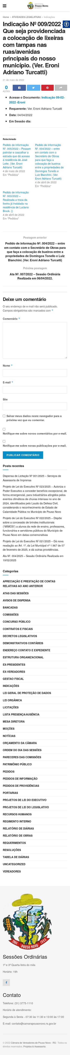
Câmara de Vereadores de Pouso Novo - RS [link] (33, 1042)
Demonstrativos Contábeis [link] (23, 643)
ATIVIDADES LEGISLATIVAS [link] (26, 16)
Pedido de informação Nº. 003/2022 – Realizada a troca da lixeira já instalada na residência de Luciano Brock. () (16, 201)
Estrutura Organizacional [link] (23, 657)
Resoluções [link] (12, 850)
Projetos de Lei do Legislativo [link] (26, 807)
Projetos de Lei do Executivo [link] (24, 800)
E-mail (8, 382)
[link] (4, 5)
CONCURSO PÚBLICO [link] (16, 621)
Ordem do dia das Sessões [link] (22, 750)
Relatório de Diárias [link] (18, 828)
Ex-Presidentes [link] (14, 664)
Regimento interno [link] (17, 821)
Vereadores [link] (12, 871)
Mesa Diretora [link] (14, 721)
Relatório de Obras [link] (17, 835)
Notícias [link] (9, 736)
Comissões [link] (10, 614)
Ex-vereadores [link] (14, 671)
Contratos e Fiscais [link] (18, 629)
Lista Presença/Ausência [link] (21, 714)
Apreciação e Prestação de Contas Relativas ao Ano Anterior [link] (29, 583)
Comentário (11, 318)
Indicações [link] (49, 16)
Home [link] (6, 16)
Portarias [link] (10, 793)
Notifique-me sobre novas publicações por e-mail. (34, 445)
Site (5, 399)
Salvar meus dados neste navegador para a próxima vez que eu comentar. (34, 418)
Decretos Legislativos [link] (20, 636)
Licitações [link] (10, 707)
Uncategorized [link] (14, 864)
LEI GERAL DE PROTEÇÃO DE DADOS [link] (27, 693)
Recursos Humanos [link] (17, 814)
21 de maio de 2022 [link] (13, 80)
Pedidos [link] (8, 771)
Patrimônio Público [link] (17, 764)
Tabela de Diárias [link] (16, 857)
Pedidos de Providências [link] (21, 786)
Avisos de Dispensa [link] (16, 600)
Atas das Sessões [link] (16, 593)
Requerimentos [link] (14, 843)
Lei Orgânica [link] (12, 700)
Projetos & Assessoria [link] (34, 1046)
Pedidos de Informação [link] (20, 778)
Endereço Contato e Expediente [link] (26, 650)
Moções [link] (8, 728)
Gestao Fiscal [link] (13, 679)
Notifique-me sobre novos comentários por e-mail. (35, 433)
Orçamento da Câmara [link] (20, 743)
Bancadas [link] (10, 607)
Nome (8, 365)
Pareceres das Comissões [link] (22, 757)
